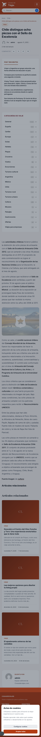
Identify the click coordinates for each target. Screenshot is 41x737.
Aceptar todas (20, 731)
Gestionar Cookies (2, 734)
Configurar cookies (20, 726)
